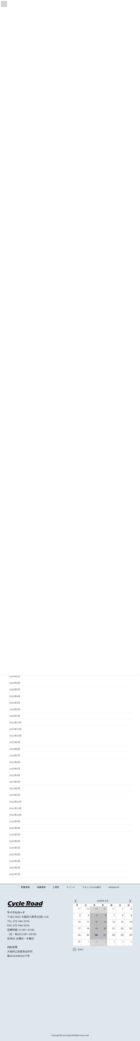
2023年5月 (14, 768)
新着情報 (25, 887)
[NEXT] (129, 901)
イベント (70, 887)
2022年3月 (14, 861)
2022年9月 (14, 821)
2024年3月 (14, 702)
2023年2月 (14, 788)
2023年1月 (14, 795)
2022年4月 (14, 854)
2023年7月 (14, 755)
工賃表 (56, 887)
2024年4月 (14, 696)
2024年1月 (14, 716)
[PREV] (76, 901)
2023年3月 (14, 781)
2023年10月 (15, 735)
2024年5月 (14, 689)
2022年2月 (14, 867)
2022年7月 (14, 834)
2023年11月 (15, 729)
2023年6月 (14, 762)
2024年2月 (14, 709)
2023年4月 (14, 775)
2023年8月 (14, 748)
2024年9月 (14, 676)
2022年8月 (14, 828)
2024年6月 (14, 683)
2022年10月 (15, 815)
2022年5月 (14, 847)
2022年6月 (14, 841)
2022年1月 (14, 874)
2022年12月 (15, 801)
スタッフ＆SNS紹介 (91, 887)
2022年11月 (15, 808)
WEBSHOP (113, 887)
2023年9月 (14, 742)
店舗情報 (41, 887)
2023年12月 (15, 722)
